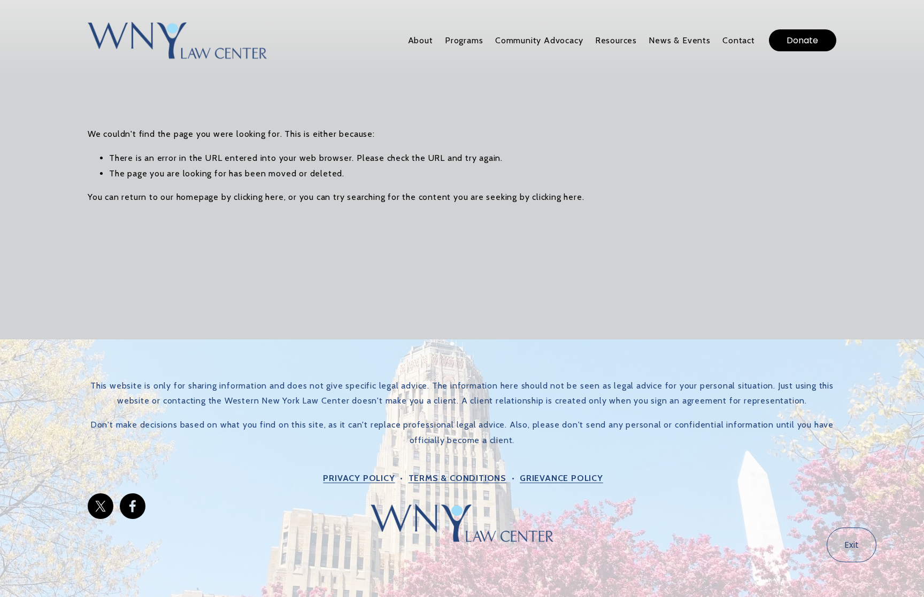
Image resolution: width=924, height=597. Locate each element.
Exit (851, 545)
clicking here (258, 197)
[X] (100, 506)
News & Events (679, 40)
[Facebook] (132, 506)
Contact (738, 40)
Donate (802, 40)
